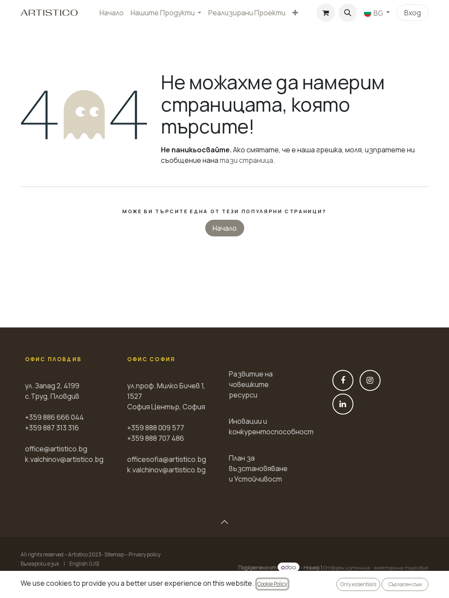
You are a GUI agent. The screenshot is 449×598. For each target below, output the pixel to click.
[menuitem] (111, 12)
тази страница (246, 160)
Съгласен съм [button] (405, 584)
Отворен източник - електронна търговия (375, 567)
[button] (348, 13)
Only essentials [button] (358, 584)
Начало (225, 228)
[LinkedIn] (342, 404)
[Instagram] (370, 380)
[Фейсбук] (342, 380)
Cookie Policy (272, 583)
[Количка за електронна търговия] (326, 13)
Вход (412, 13)
